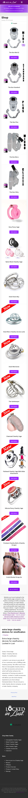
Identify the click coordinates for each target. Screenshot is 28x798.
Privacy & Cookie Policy (12, 769)
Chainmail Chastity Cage (14, 436)
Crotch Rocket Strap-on (14, 577)
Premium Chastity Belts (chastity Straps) (14, 544)
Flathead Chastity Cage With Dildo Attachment (14, 473)
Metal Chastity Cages (12, 742)
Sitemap (8, 771)
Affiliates (8, 765)
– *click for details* (14, 614)
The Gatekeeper (14, 402)
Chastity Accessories (11, 748)
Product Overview (11, 767)
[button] (21, 2)
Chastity (5, 635)
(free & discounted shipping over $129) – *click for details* (14, 618)
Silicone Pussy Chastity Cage (14, 508)
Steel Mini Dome (14, 367)
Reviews (8, 762)
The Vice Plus (14, 122)
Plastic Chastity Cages (12, 744)
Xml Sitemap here (20, 792)
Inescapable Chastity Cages (14, 740)
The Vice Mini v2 (14, 53)
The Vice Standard (14, 87)
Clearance (8, 750)
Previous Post (14, 692)
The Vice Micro (14, 157)
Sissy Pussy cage (14, 227)
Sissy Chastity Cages (11, 746)
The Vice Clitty (14, 192)
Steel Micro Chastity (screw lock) (14, 332)
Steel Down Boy (14, 297)
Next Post (14, 696)
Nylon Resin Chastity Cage (14, 262)
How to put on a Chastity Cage (14, 760)
